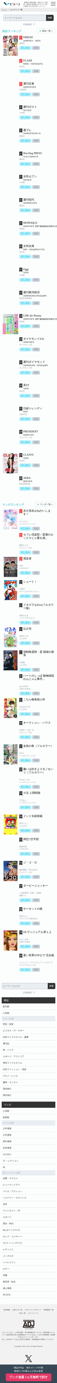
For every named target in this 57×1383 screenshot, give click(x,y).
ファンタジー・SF (11, 1211)
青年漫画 (7, 1141)
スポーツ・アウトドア (13, 1056)
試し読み (25, 48)
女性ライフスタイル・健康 (15, 1037)
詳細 (36, 48)
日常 (5, 1204)
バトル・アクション (12, 1191)
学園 (5, 1275)
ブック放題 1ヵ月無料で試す (28, 1377)
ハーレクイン (9, 1262)
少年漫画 (7, 1128)
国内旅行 (7, 1089)
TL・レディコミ (10, 1161)
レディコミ (8, 1249)
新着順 (6, 1117)
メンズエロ (8, 1256)
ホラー (6, 1269)
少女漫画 (7, 1135)
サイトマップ (33, 1313)
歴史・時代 (8, 1223)
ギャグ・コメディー (12, 1236)
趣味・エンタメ (10, 1082)
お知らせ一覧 (17, 1310)
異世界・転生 (9, 1282)
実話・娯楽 (8, 1024)
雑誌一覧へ (47, 31)
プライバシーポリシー (33, 1310)
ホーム (4, 10)
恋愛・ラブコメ (10, 1178)
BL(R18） (7, 1295)
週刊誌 (6, 1043)
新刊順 (6, 1006)
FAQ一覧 (22, 1313)
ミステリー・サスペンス (14, 1198)
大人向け (7, 1154)
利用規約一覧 (49, 1310)
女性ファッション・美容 (14, 1069)
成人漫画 (7, 1288)
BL (4, 1167)
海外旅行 (7, 1095)
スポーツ (7, 1217)
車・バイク (8, 1050)
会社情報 (6, 1310)
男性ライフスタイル (12, 1063)
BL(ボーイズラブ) (11, 1230)
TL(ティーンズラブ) (12, 1243)
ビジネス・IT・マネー (13, 1030)
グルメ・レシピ (10, 1076)
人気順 (6, 1013)
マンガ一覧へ (46, 504)
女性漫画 (7, 1148)
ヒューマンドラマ (11, 1185)
